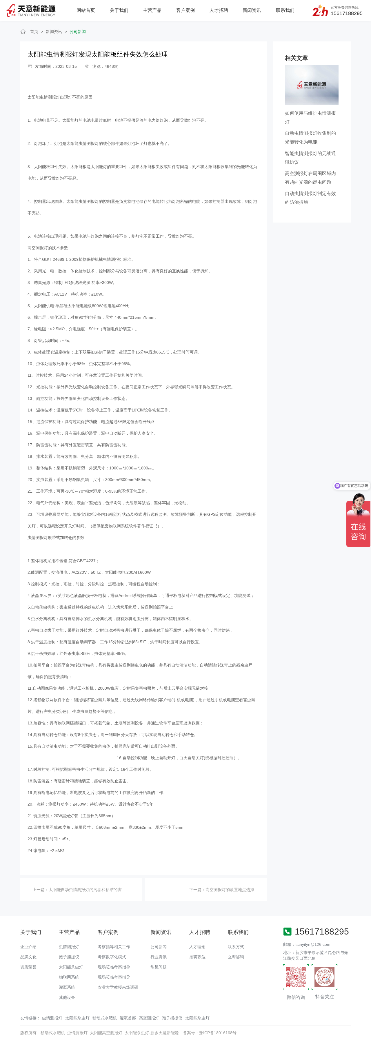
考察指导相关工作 (114, 946)
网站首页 (86, 10)
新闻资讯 (252, 10)
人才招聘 (219, 10)
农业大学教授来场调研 (118, 987)
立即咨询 (236, 957)
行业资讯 (158, 957)
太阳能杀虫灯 (71, 967)
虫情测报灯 (69, 946)
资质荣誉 (28, 967)
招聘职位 (197, 957)
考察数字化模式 (112, 957)
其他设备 (67, 997)
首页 (34, 31)
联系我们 (285, 10)
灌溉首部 (128, 1018)
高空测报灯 (149, 1018)
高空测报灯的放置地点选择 (229, 889)
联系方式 (236, 946)
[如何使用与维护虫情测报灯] (312, 84)
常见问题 (158, 967)
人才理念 (197, 946)
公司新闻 (78, 31)
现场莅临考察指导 (114, 967)
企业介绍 (28, 946)
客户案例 (185, 10)
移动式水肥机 (104, 1018)
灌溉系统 (67, 987)
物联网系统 (69, 977)
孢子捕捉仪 (69, 957)
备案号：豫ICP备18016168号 (210, 1032)
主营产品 (152, 10)
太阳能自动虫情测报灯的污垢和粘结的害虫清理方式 (95, 889)
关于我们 (119, 10)
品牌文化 (28, 957)
